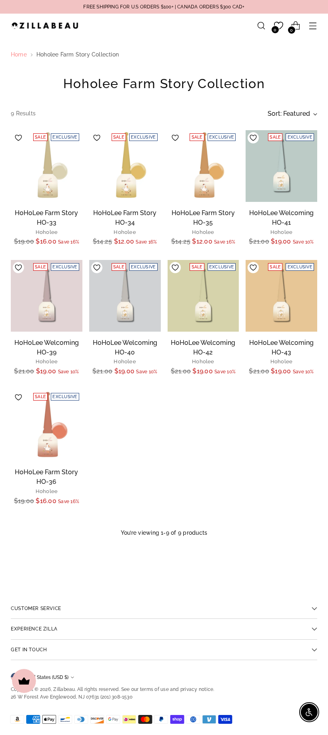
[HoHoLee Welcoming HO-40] (125, 296)
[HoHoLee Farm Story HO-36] (46, 425)
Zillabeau (64, 689)
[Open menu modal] (313, 26)
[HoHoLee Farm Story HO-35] (203, 166)
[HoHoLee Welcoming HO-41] (281, 166)
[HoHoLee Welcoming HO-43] (281, 296)
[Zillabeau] (45, 25)
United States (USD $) (44, 677)
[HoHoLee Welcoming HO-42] (203, 296)
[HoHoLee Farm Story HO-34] (125, 166)
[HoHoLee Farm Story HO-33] (46, 166)
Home (19, 54)
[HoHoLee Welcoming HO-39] (46, 296)
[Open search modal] (261, 26)
